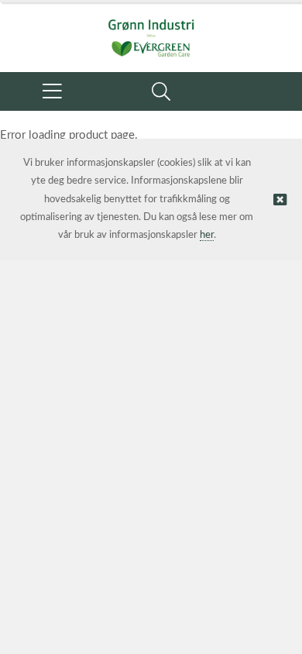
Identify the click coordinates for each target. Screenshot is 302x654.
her (207, 235)
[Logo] (151, 29)
